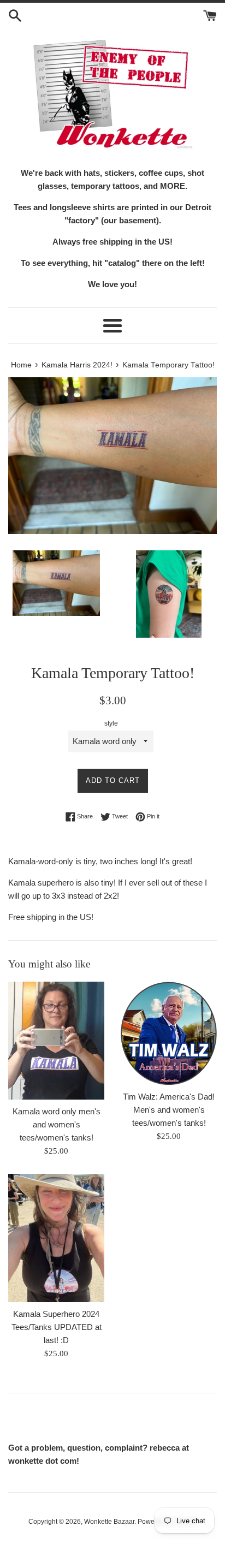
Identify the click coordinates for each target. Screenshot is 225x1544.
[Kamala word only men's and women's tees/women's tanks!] (56, 1041)
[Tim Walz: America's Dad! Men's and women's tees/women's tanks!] (169, 1033)
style (111, 723)
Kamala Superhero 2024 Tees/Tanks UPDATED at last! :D (56, 1327)
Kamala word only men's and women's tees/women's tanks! (56, 1124)
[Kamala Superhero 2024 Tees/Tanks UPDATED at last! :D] (56, 1238)
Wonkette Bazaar (109, 1521)
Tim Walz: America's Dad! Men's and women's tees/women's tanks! (169, 1109)
